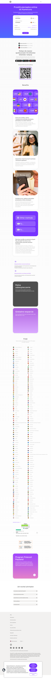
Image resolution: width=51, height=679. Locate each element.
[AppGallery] (32, 61)
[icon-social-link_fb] (11, 648)
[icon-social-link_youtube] (16, 648)
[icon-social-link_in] (13, 648)
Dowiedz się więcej (16, 522)
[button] (3, 670)
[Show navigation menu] (41, 2)
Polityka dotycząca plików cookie (15, 630)
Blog (11, 614)
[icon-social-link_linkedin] (19, 648)
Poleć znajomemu (13, 622)
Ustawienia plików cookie (33, 674)
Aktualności (12, 617)
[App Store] (18, 61)
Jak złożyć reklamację (13, 635)
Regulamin (12, 632)
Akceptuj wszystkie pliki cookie (33, 665)
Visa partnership (13, 627)
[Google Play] (25, 61)
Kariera (11, 625)
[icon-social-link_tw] (22, 648)
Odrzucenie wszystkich (33, 670)
